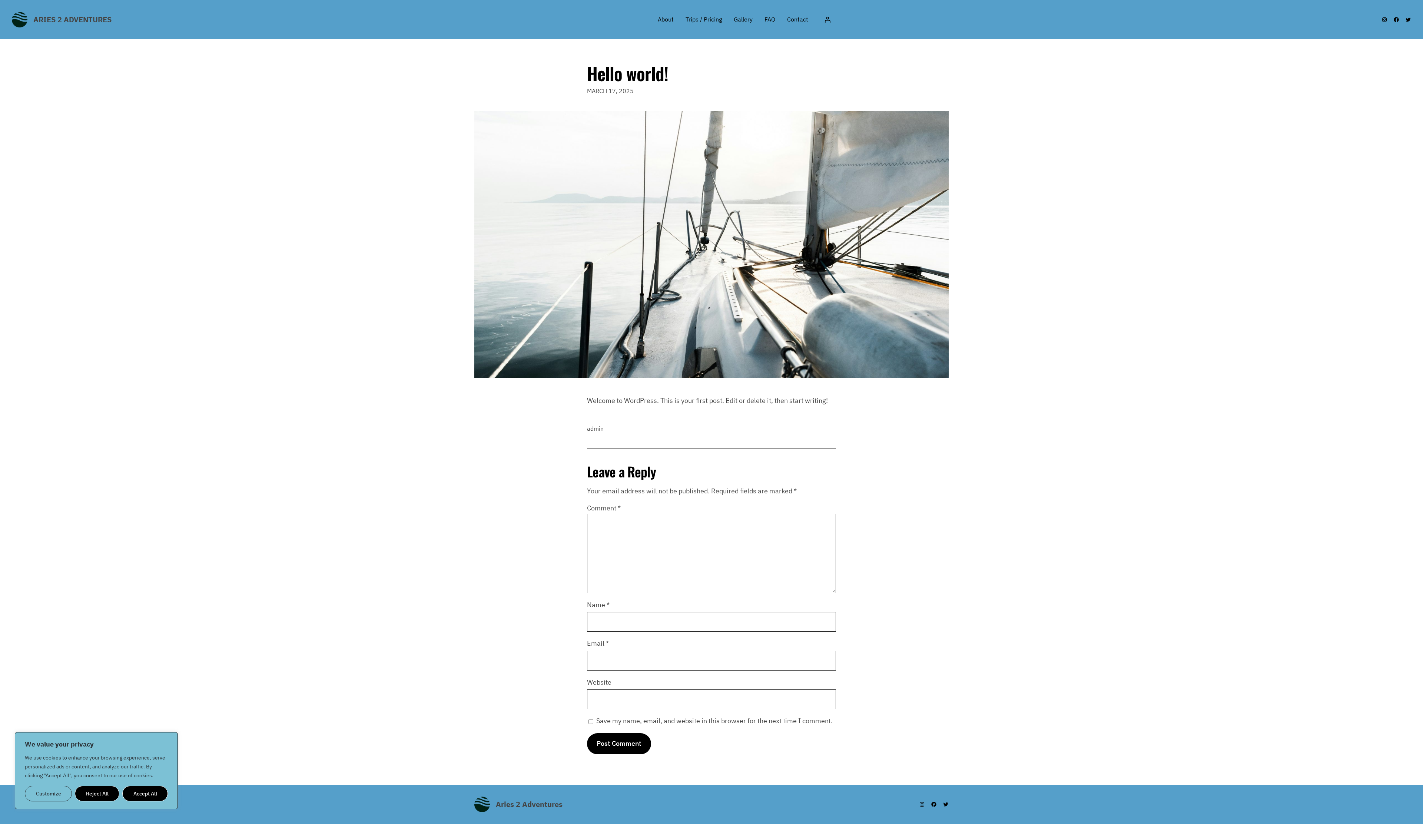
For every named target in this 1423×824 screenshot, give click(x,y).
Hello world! (627, 73)
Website (599, 682)
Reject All (97, 793)
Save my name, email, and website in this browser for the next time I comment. (714, 721)
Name (598, 604)
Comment (604, 508)
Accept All (145, 793)
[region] (96, 770)
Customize (48, 793)
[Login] (827, 19)
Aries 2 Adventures (72, 19)
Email (598, 643)
